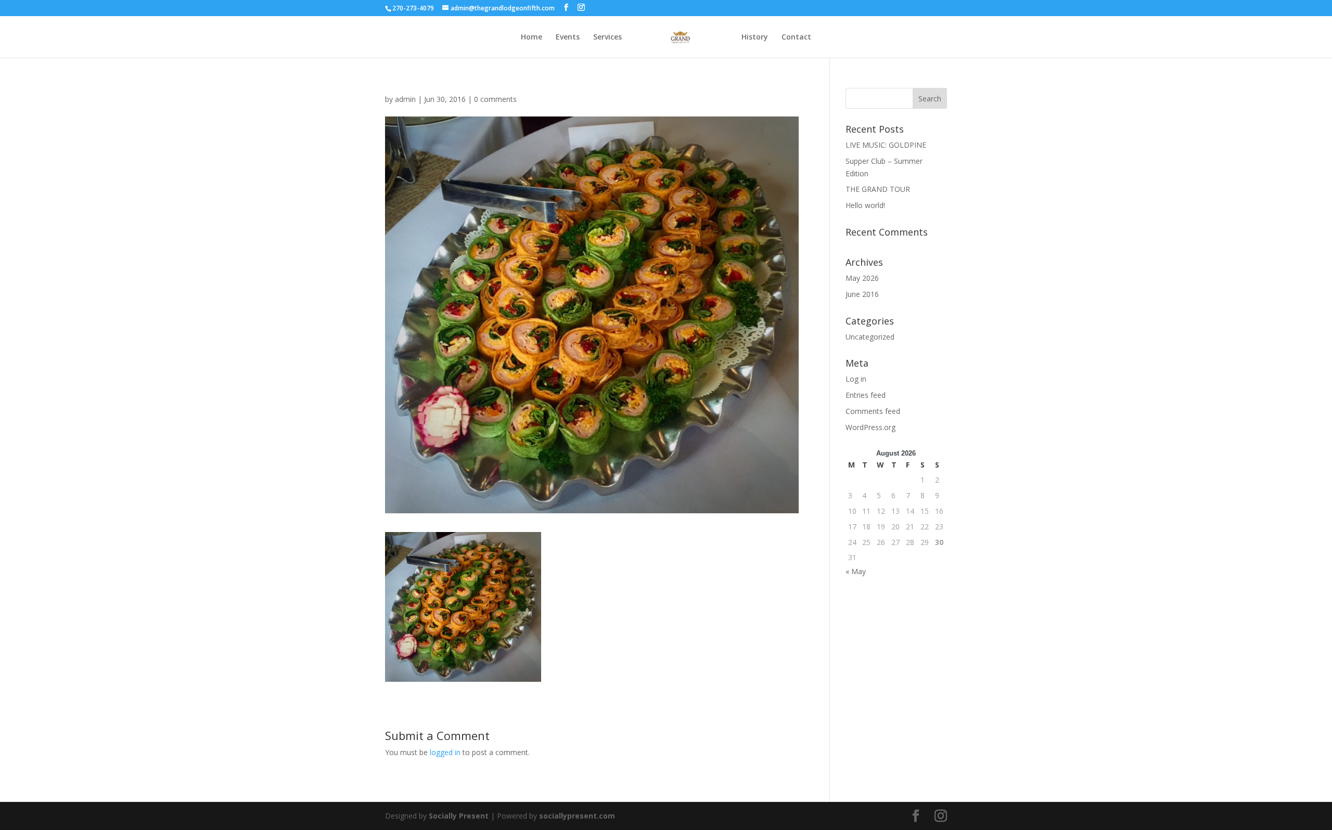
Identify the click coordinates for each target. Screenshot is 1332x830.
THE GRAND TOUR (878, 189)
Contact (796, 37)
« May (856, 571)
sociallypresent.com (577, 816)
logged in (445, 752)
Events (568, 37)
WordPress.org (870, 427)
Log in (856, 379)
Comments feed (873, 411)
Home (531, 37)
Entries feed (866, 395)
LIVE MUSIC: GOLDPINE (886, 145)
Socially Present (459, 816)
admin (405, 99)
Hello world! (865, 205)
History (754, 37)
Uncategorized (870, 337)
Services (607, 37)
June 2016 (862, 294)
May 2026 (862, 278)
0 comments (495, 99)
